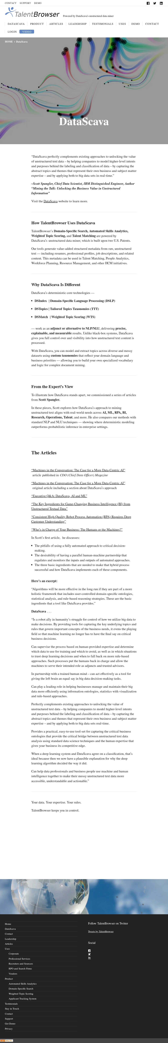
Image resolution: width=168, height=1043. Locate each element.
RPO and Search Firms (20, 968)
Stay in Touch (12, 1008)
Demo (38, 3)
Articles (56, 23)
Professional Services (19, 958)
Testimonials (102, 23)
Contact (11, 3)
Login (12, 31)
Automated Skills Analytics (23, 983)
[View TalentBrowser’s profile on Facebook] (89, 950)
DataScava (16, 23)
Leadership (78, 23)
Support (25, 3)
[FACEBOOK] (148, 3)
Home (8, 923)
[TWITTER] (155, 3)
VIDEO (27, 31)
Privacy (9, 1028)
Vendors (13, 973)
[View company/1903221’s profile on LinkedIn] (89, 957)
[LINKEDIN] (161, 3)
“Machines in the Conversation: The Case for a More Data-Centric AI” (78, 470)
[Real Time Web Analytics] (6, 1040)
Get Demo (10, 1023)
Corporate (14, 953)
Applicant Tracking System (22, 998)
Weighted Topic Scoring (21, 993)
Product (37, 23)
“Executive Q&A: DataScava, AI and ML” (59, 496)
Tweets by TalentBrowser (101, 931)
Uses (122, 23)
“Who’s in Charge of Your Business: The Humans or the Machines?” (77, 529)
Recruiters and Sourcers (21, 963)
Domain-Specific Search (21, 988)
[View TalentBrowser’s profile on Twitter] (89, 954)
